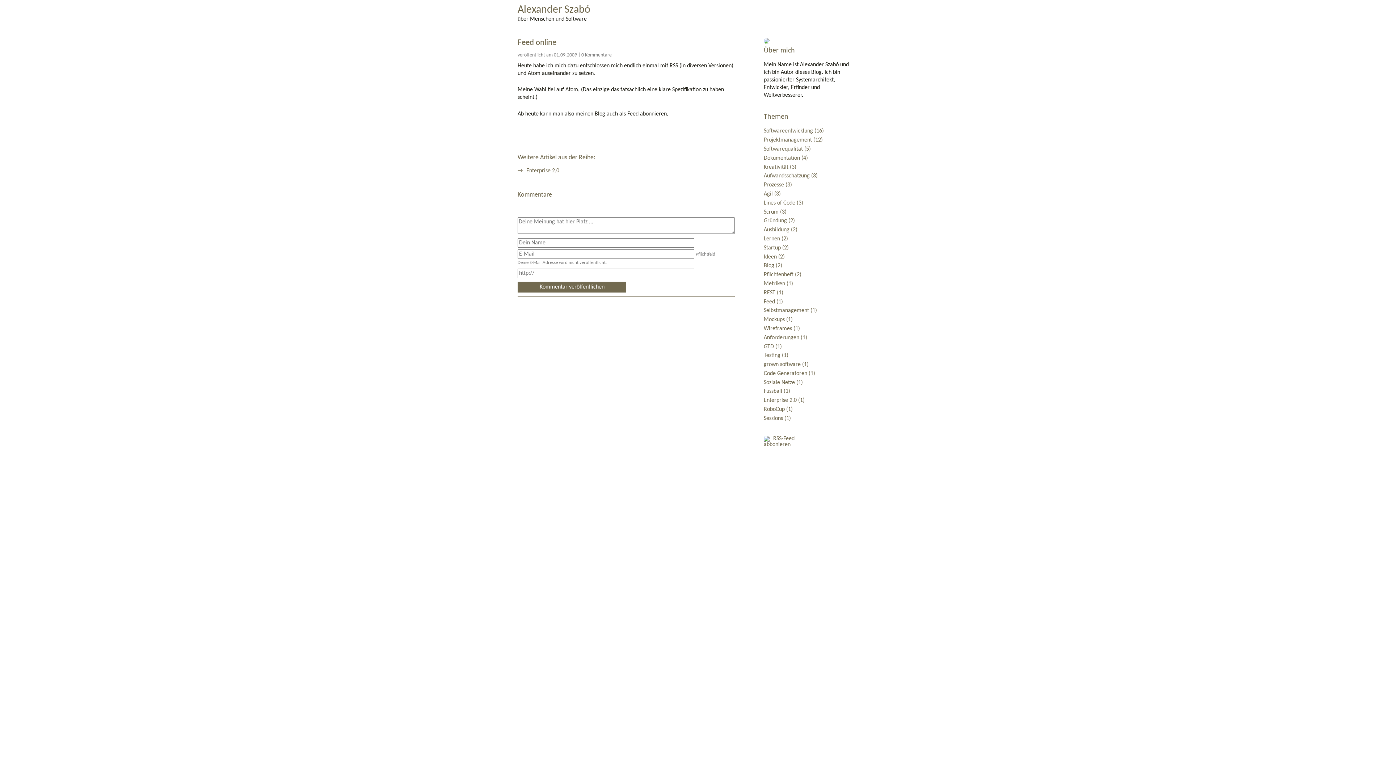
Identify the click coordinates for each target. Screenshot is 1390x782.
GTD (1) (773, 347)
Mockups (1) (778, 320)
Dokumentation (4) (786, 158)
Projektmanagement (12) (793, 140)
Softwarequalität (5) (787, 149)
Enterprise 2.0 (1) (784, 400)
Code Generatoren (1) (789, 374)
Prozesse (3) (778, 185)
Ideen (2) (774, 257)
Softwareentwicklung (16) (794, 131)
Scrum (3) (775, 212)
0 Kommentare (596, 55)
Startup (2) (776, 248)
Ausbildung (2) (780, 230)
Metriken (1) (778, 284)
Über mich (779, 50)
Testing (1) (776, 355)
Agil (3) (772, 194)
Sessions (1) (777, 418)
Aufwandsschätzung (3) (791, 176)
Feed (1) (773, 302)
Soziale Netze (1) (783, 383)
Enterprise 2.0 (542, 171)
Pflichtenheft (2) (782, 275)
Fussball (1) (777, 391)
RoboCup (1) (778, 409)
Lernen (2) (776, 239)
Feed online (537, 43)
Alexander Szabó (554, 10)
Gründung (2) (779, 221)
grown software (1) (786, 364)
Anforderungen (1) (785, 338)
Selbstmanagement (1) (790, 311)
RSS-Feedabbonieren (779, 441)
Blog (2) (773, 266)
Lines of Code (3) (783, 203)
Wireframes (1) (782, 329)
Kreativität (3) (780, 167)
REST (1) (773, 293)
